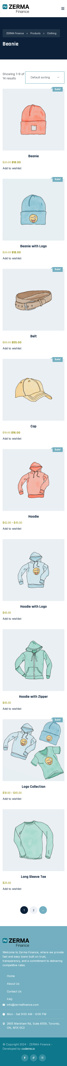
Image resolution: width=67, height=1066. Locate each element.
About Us (13, 983)
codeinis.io (28, 1048)
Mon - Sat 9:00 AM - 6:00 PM (26, 1014)
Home (11, 976)
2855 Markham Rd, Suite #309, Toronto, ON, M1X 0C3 (33, 1025)
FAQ (9, 999)
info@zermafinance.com (23, 1004)
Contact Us (14, 991)
